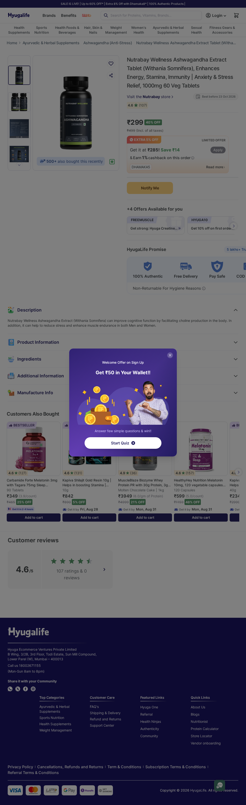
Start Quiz (120, 443)
